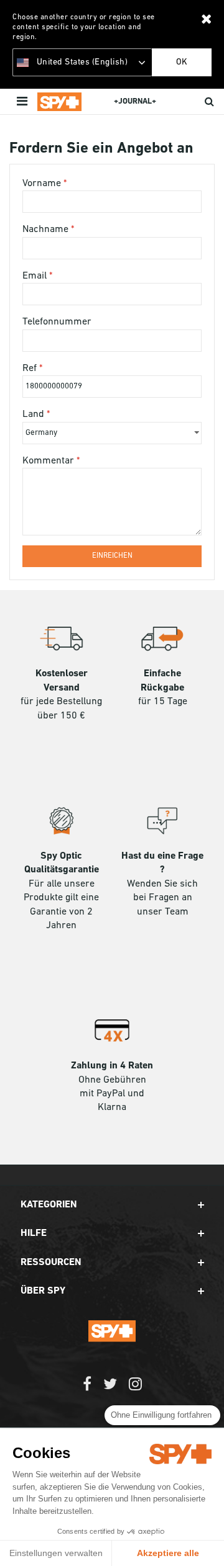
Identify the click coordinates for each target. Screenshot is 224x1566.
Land (34, 414)
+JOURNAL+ (135, 101)
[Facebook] (87, 1390)
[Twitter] (110, 1390)
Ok (181, 62)
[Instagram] (135, 1390)
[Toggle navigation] (23, 101)
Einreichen (112, 556)
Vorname (42, 184)
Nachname (46, 230)
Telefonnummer (56, 322)
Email (35, 276)
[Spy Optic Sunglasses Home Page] (59, 101)
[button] (112, 1205)
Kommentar (49, 461)
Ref (30, 369)
